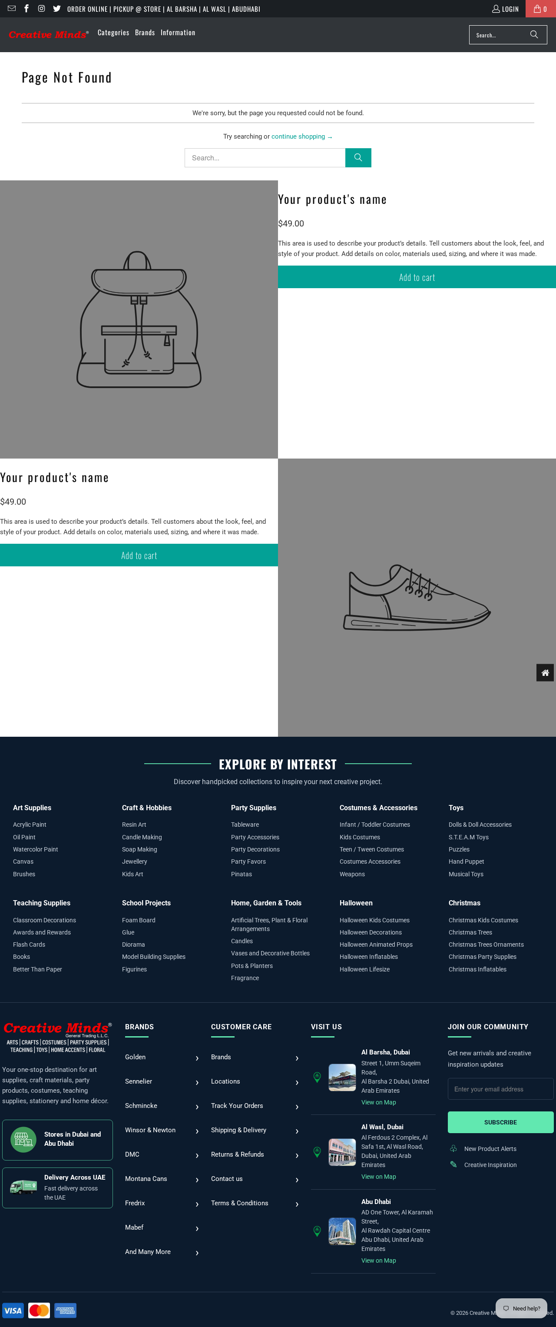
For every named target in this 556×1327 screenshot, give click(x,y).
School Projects (146, 903)
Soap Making (139, 849)
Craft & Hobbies (147, 808)
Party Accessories (255, 837)
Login (510, 8)
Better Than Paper (37, 969)
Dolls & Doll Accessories (480, 824)
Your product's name (332, 198)
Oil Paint (24, 837)
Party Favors (248, 861)
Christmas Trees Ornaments (486, 944)
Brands (139, 1027)
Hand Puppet (466, 861)
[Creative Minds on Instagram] (41, 8)
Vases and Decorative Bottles (270, 953)
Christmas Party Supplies (482, 956)
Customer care (241, 1027)
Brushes (24, 874)
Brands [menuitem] (145, 32)
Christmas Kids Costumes (483, 920)
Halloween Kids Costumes (375, 920)
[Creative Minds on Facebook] (26, 8)
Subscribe (500, 1122)
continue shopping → (302, 136)
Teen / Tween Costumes (372, 849)
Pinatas (241, 874)
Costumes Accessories (370, 861)
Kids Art (132, 874)
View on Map (378, 1102)
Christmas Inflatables (477, 969)
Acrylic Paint (29, 824)
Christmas (464, 903)
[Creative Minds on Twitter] (56, 8)
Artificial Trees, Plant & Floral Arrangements (269, 924)
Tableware (245, 824)
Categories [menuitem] (113, 32)
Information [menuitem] (178, 32)
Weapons (352, 874)
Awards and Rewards (42, 932)
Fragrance (245, 977)
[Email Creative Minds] (11, 8)
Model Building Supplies (153, 956)
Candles (242, 941)
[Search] (534, 34)
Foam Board (139, 920)
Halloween (356, 903)
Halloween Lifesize (365, 969)
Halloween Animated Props (376, 944)
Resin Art (134, 824)
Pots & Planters (252, 965)
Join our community (488, 1027)
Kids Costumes (360, 837)
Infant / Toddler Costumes (375, 824)
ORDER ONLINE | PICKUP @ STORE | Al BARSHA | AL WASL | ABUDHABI (164, 8)
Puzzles (459, 849)
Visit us (326, 1027)
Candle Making (142, 837)
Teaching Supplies (41, 903)
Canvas (23, 861)
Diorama (133, 944)
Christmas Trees (470, 932)
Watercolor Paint (35, 849)
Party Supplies (253, 808)
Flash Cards (29, 944)
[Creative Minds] (49, 35)
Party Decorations (255, 849)
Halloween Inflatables (369, 956)
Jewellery (134, 861)
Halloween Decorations (371, 932)
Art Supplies (32, 808)
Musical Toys (466, 874)
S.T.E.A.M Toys (469, 837)
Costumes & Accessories (378, 808)
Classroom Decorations (44, 920)
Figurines (134, 969)
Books (21, 956)
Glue (128, 932)
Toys (456, 808)
